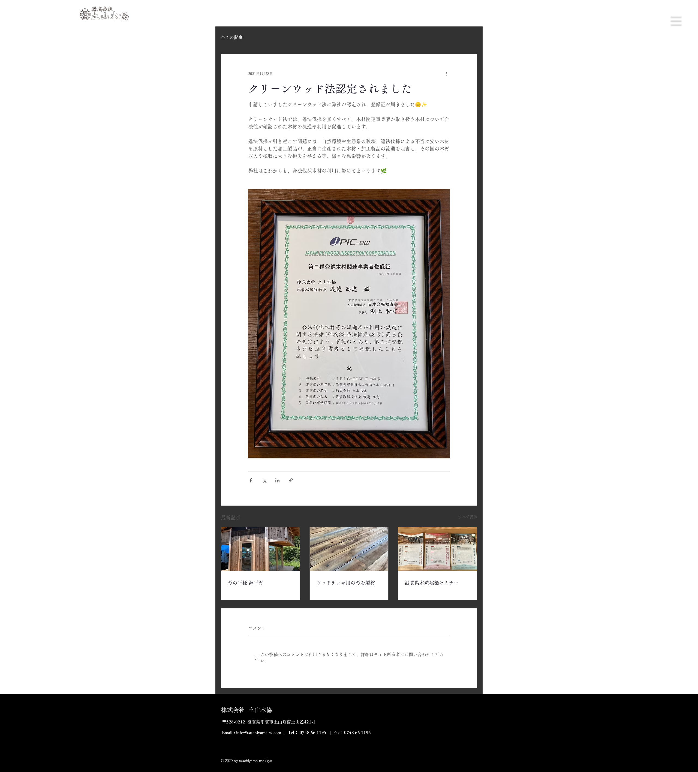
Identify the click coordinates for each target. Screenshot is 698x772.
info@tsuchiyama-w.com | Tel (265, 732)
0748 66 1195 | (315, 732)
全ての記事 (232, 37)
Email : (228, 732)
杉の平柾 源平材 (245, 582)
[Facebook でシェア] (250, 480)
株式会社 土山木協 (246, 710)
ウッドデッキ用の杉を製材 (345, 582)
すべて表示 (467, 517)
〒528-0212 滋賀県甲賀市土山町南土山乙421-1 (268, 722)
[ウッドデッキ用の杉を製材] (349, 549)
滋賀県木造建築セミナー (432, 582)
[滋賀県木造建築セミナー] (437, 549)
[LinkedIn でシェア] (277, 480)
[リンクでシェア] (290, 480)
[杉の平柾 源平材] (260, 549)
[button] (675, 21)
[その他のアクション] (446, 73)
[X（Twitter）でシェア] (264, 480)
